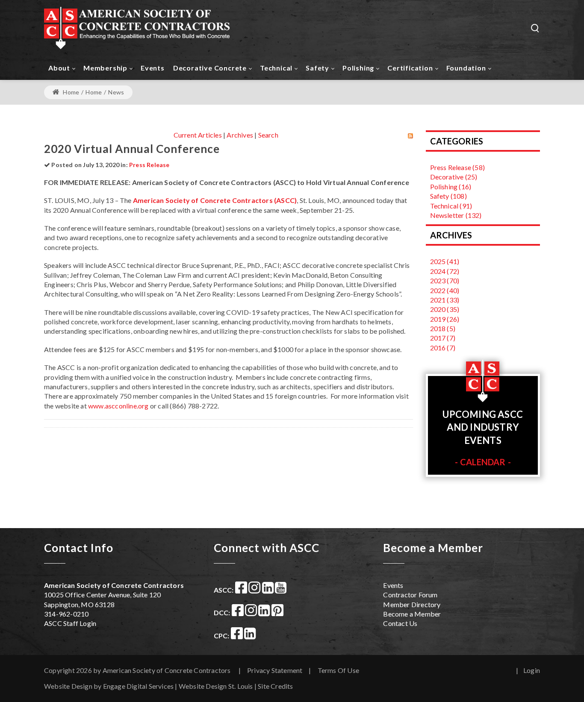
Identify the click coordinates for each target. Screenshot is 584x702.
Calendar (483, 462)
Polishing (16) (451, 186)
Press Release (149, 164)
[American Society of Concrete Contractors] (137, 27)
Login (531, 670)
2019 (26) (445, 319)
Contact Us (400, 623)
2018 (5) (443, 328)
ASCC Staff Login (70, 623)
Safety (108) (448, 196)
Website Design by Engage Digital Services (109, 686)
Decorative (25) (454, 177)
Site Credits (275, 686)
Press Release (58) (457, 167)
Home (70, 92)
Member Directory (411, 604)
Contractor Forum (410, 594)
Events (393, 585)
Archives (240, 135)
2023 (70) (445, 280)
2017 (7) (443, 338)
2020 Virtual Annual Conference (132, 149)
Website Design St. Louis (216, 686)
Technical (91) (451, 206)
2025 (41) (445, 261)
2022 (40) (445, 290)
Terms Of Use (338, 670)
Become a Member (412, 614)
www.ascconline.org (118, 406)
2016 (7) (443, 348)
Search (268, 135)
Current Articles (198, 135)
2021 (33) (445, 300)
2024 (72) (445, 271)
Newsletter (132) (456, 215)
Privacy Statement (274, 670)
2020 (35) (445, 309)
